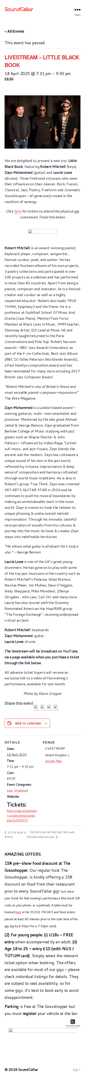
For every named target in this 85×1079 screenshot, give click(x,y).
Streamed (21, 790)
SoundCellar (19, 9)
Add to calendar (28, 723)
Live (9, 790)
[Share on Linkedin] (50, 707)
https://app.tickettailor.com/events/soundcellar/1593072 (22, 816)
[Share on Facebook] (36, 707)
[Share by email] (56, 707)
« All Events (14, 31)
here (17, 211)
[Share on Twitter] (43, 707)
